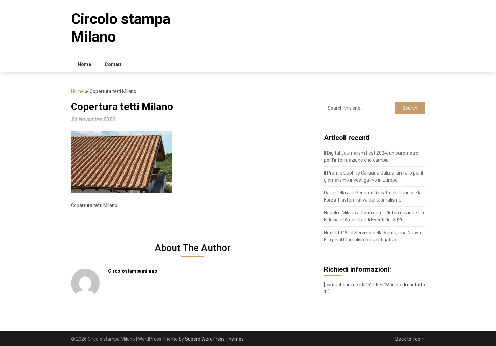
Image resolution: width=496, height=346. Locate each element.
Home (84, 64)
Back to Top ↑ (410, 339)
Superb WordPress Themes (214, 339)
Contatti (114, 64)
